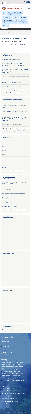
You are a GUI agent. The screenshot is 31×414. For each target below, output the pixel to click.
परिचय (8, 12)
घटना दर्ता (4, 339)
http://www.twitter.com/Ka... (11, 398)
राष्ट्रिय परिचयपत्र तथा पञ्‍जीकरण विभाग (11, 376)
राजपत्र (15, 17)
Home (2, 32)
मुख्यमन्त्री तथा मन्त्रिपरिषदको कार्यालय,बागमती (12, 362)
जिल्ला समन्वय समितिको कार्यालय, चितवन (11, 371)
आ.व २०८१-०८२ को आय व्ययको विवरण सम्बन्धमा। (11, 82)
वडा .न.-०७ (4, 158)
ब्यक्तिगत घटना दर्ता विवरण (7, 202)
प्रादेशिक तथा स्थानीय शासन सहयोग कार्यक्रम (12, 373)
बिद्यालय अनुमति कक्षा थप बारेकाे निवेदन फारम (10, 198)
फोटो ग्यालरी (12, 22)
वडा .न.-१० (4, 146)
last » (24, 92)
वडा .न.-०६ (4, 163)
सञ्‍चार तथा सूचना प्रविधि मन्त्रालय (10, 378)
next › (18, 92)
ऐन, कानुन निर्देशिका (6, 17)
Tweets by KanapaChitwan (8, 329)
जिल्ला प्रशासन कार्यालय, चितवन (9, 369)
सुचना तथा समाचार (17, 12)
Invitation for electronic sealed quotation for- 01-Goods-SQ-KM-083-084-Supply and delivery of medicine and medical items (14, 119)
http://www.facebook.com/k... (17, 396)
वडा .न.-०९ (4, 154)
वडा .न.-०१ (4, 142)
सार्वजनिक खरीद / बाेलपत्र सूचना (13, 15)
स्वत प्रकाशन (23, 17)
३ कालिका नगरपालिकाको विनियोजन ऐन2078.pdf (14, 44)
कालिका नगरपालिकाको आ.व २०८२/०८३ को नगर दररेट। (12, 86)
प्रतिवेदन (4, 22)
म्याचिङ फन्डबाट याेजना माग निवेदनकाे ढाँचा (10, 206)
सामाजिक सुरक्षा (5, 341)
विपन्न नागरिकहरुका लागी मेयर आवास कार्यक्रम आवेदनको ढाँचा (13, 193)
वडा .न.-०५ (4, 167)
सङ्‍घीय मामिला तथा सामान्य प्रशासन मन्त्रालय (12, 367)
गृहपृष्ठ (4, 13)
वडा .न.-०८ (4, 150)
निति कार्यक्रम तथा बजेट (7, 20)
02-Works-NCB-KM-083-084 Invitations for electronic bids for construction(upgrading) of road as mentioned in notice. (15, 106)
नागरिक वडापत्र (5, 344)
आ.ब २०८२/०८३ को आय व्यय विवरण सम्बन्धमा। (11, 59)
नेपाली (18, 3)
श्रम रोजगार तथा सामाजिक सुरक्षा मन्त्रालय (11, 364)
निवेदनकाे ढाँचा (5, 346)
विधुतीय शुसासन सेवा (19, 20)
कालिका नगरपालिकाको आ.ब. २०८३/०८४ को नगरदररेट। (12, 124)
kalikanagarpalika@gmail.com (12, 401)
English (13, 3)
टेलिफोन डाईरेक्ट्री (21, 22)
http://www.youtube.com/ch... (12, 403)
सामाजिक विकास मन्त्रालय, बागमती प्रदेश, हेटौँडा (13, 380)
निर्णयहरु (4, 25)
